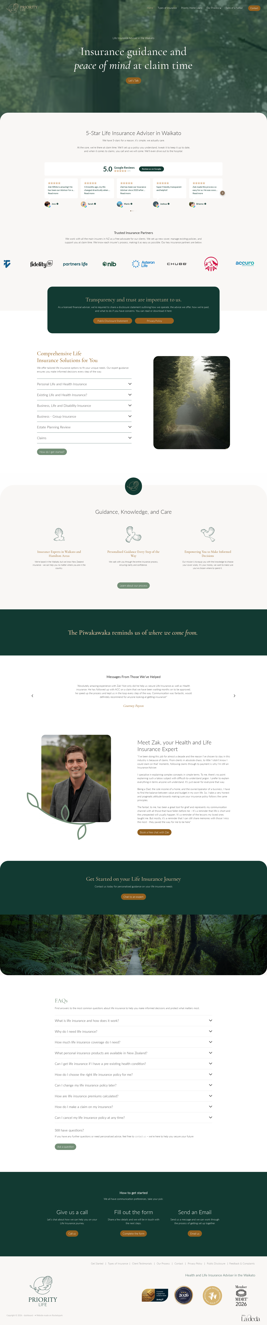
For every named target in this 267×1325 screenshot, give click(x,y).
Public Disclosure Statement (112, 320)
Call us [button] (72, 1233)
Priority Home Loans (191, 7)
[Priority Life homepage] (32, 8)
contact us (140, 1136)
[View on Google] (47, 204)
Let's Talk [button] (133, 80)
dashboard (28, 1315)
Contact (254, 8)
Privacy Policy (154, 320)
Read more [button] (53, 193)
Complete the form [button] (133, 1233)
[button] (44, 193)
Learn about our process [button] (133, 585)
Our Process (213, 7)
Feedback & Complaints (242, 1263)
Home (150, 7)
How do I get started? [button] (51, 452)
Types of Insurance (167, 7)
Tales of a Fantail (234, 7)
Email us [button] (194, 1233)
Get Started (97, 1263)
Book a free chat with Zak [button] (154, 832)
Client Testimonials (142, 1263)
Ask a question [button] (65, 1146)
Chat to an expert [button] (133, 896)
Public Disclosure (216, 1263)
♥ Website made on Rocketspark (49, 1315)
